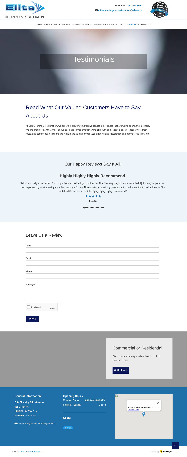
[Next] (172, 191)
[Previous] (15, 191)
